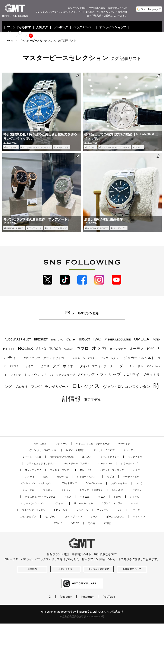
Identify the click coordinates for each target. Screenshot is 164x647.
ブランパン (102, 510)
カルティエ (62, 476)
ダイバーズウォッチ (93, 366)
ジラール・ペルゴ (31, 457)
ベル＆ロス (137, 503)
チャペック (124, 443)
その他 (91, 523)
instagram (87, 596)
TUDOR (55, 349)
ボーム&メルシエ (115, 516)
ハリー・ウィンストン (33, 503)
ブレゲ (36, 386)
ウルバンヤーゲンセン (33, 510)
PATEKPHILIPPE (14, 228)
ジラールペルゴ (129, 463)
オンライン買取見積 (98, 569)
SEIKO (41, 349)
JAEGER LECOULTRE (117, 339)
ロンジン (66, 490)
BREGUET (41, 339)
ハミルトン (139, 516)
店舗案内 (32, 569)
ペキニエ (84, 496)
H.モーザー (136, 510)
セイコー (31, 366)
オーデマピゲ (119, 228)
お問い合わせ (65, 569)
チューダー (118, 366)
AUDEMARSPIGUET (97, 228)
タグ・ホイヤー (65, 366)
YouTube (68, 349)
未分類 (107, 523)
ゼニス (45, 366)
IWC (97, 339)
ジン (119, 510)
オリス (94, 516)
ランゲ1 (138, 147)
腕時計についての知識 (61, 457)
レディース (59, 503)
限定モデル (92, 400)
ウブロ (82, 348)
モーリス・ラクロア (104, 450)
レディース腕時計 (75, 450)
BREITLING (57, 339)
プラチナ (91, 147)
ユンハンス (117, 490)
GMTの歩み (40, 443)
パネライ (131, 374)
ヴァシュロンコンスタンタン (126, 386)
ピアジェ (137, 490)
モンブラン (51, 516)
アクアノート (35, 228)
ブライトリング (68, 483)
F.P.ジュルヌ (60, 510)
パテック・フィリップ (99, 374)
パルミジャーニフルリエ (76, 463)
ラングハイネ (62, 147)
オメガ (99, 348)
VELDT (75, 523)
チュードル (136, 366)
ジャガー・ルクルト (139, 358)
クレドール (61, 443)
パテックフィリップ (56, 228)
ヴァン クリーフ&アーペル (43, 450)
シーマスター (90, 358)
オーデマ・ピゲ (142, 349)
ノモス (67, 496)
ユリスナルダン (28, 516)
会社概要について (132, 569)
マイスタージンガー (60, 470)
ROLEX (25, 348)
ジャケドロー (105, 463)
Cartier (71, 339)
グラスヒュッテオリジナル (41, 463)
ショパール (82, 510)
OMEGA (141, 339)
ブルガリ (21, 386)
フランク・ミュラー (112, 503)
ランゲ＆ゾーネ (57, 386)
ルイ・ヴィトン (73, 516)
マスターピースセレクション (36, 147)
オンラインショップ (112, 27)
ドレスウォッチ (35, 375)
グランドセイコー (55, 358)
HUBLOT (84, 339)
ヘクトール (11, 147)
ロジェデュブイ (33, 470)
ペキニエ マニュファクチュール (93, 443)
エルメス (87, 457)
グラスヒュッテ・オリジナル (40, 496)
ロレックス (86, 386)
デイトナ (15, 375)
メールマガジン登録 (85, 313)
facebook (66, 596)
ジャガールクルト (110, 358)
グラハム (58, 523)
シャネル (75, 358)
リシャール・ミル (83, 503)
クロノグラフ (31, 358)
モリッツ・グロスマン (91, 490)
